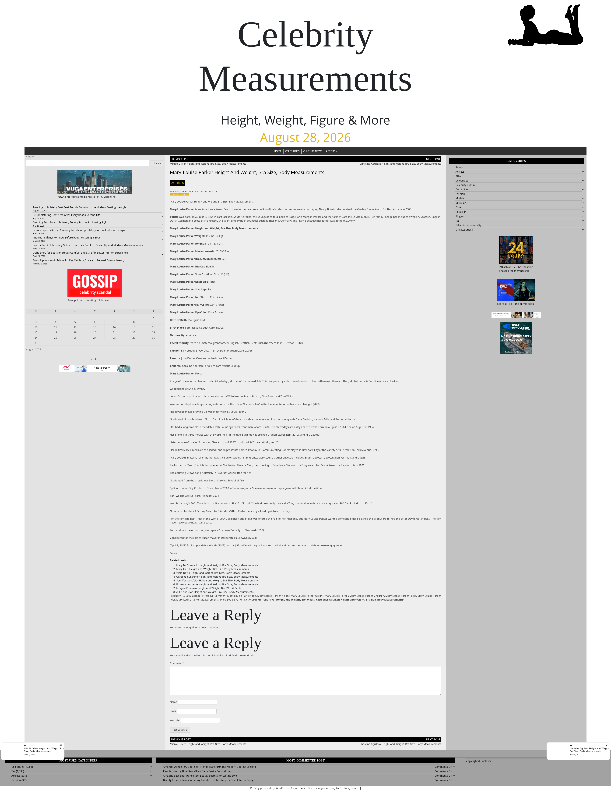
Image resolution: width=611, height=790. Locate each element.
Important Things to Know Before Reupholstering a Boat (66, 237)
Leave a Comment (180, 194)
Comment (177, 663)
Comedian (462, 189)
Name (173, 702)
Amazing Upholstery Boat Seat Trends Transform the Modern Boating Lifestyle (79, 207)
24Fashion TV (507, 267)
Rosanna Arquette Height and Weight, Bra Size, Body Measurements (217, 584)
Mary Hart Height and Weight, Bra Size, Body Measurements (212, 569)
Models (460, 198)
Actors (330, 151)
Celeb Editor (210, 191)
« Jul (93, 359)
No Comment (218, 596)
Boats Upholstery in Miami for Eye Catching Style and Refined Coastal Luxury (78, 260)
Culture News (312, 151)
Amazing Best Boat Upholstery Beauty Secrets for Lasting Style (70, 222)
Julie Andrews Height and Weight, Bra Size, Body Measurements (214, 592)
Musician (461, 203)
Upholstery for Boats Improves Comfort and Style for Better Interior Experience (80, 252)
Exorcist (502, 304)
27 (94, 337)
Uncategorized (464, 229)
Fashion (460, 194)
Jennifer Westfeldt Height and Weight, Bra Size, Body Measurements (217, 580)
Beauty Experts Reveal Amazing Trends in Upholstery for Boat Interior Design (79, 230)
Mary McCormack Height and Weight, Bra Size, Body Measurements (217, 565)
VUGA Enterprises (68, 197)
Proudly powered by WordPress (269, 788)
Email (173, 711)
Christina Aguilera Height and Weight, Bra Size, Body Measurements (400, 163)
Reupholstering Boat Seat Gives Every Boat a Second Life (66, 215)
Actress (177, 183)
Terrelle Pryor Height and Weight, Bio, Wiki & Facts (291, 599)
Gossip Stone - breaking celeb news (88, 300)
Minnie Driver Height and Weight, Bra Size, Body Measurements (208, 163)
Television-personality (468, 225)
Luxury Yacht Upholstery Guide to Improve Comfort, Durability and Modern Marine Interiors (88, 245)
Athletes (460, 176)
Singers (460, 216)
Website (175, 720)
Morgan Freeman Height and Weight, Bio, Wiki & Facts (208, 588)
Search (30, 157)
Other (459, 207)
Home (277, 151)
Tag (458, 220)
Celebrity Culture (466, 185)
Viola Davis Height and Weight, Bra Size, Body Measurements (213, 572)
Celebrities (292, 151)
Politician (461, 212)
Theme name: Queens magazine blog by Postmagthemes (325, 788)
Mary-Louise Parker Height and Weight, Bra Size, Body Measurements (212, 201)
